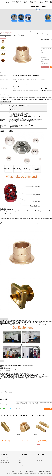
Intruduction (21, 457)
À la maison (7, 2)
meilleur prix (45, 66)
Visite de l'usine (25, 2)
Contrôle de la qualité (33, 2)
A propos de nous (29, 471)
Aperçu (12, 471)
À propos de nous (18, 2)
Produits (13, 1)
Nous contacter (41, 2)
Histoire (20, 460)
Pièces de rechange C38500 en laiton (8, 392)
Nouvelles (47, 1)
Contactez (9, 440)
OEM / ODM (39, 460)
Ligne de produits (40, 457)
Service (20, 462)
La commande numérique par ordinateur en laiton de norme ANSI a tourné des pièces (24, 391)
